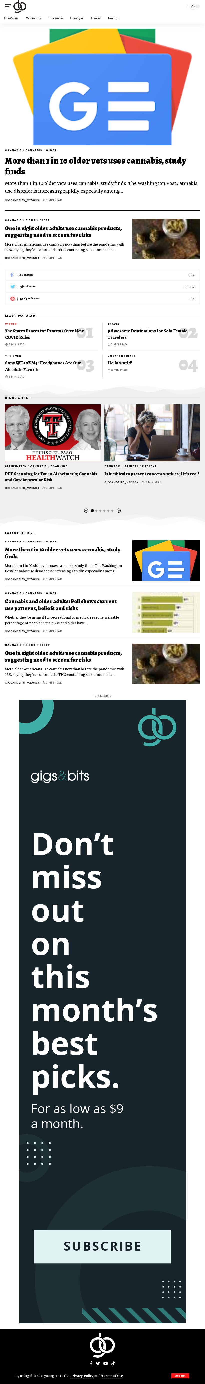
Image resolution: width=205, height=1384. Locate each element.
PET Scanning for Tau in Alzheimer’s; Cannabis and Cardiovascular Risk (51, 477)
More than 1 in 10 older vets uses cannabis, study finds (95, 165)
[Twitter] (102, 287)
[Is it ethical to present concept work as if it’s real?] (152, 433)
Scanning (59, 466)
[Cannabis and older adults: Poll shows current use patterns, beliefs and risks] (166, 612)
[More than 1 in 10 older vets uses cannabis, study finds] (102, 87)
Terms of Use (112, 1376)
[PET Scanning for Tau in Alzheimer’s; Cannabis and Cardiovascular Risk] (53, 433)
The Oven (13, 356)
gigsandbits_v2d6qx (22, 200)
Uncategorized (122, 356)
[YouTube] (106, 1363)
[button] (86, 511)
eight (31, 220)
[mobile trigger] (9, 6)
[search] (182, 6)
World (11, 324)
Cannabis (13, 150)
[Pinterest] (102, 299)
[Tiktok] (113, 1363)
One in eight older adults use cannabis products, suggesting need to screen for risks (63, 232)
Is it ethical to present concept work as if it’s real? (152, 474)
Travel (114, 324)
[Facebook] (102, 275)
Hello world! (120, 363)
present (149, 466)
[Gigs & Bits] (20, 6)
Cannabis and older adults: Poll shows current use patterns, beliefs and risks (61, 605)
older (51, 150)
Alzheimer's (15, 466)
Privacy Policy (82, 1376)
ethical (132, 466)
